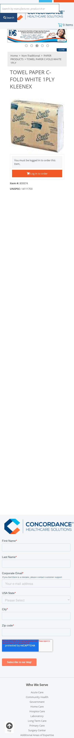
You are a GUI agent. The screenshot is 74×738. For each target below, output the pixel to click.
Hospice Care (37, 711)
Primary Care (37, 725)
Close (62, 50)
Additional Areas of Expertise (37, 735)
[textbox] (27, 9)
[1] (26, 45)
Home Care (37, 706)
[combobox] (29, 9)
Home (14, 55)
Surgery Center (37, 730)
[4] (42, 45)
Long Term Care (37, 721)
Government (37, 702)
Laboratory (37, 716)
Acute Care (37, 692)
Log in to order (39, 173)
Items (68, 25)
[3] (37, 45)
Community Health (37, 697)
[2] (31, 45)
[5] (47, 45)
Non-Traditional (30, 55)
